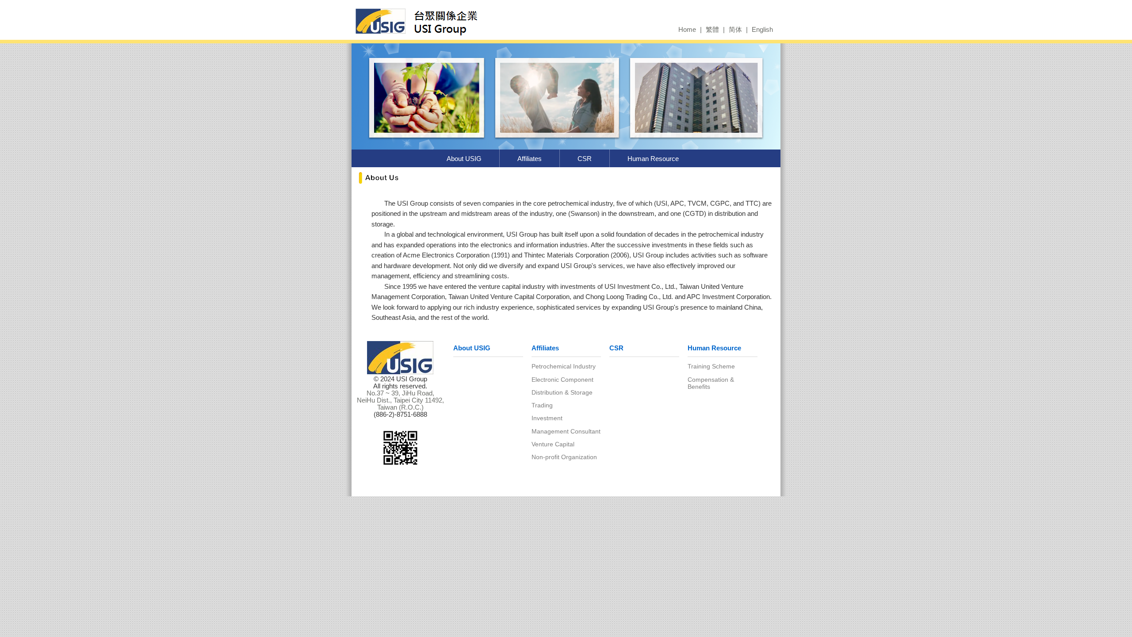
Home (687, 29)
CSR (584, 158)
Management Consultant (566, 431)
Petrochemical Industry (564, 366)
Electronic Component (562, 379)
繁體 (712, 29)
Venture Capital (553, 444)
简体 (735, 29)
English (762, 29)
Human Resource (653, 158)
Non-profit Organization (564, 456)
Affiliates (529, 158)
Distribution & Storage (562, 392)
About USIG (464, 158)
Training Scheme (711, 366)
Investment (547, 418)
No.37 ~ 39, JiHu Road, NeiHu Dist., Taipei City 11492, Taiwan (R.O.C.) (400, 400)
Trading (542, 405)
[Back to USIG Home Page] (445, 20)
